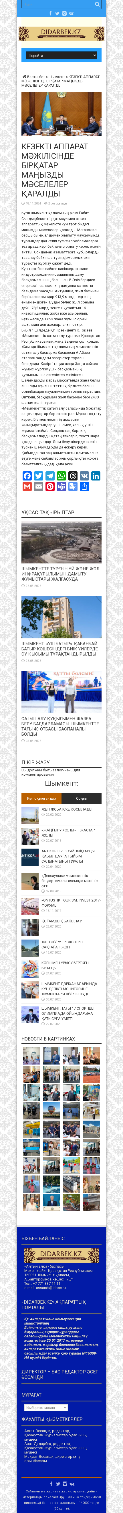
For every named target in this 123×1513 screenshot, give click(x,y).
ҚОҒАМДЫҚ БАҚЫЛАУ (61, 921)
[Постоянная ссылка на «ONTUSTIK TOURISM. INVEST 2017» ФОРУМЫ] (30, 914)
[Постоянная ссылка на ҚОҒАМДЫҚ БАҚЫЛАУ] (30, 934)
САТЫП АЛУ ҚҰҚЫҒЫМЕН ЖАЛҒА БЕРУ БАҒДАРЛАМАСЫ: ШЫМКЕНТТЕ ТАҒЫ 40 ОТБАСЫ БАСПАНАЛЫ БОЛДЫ (60, 726)
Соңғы (81, 798)
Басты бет (36, 77)
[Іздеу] (97, 4)
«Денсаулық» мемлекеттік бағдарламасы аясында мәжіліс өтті (69, 880)
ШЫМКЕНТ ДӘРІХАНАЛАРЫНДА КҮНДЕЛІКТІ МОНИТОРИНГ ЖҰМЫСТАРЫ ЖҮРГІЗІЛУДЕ (69, 989)
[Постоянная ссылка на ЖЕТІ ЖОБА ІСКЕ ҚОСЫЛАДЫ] (30, 823)
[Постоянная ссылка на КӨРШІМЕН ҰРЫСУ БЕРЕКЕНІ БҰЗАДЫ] (30, 976)
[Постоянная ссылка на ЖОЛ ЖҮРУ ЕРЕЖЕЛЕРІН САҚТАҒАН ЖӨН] (30, 955)
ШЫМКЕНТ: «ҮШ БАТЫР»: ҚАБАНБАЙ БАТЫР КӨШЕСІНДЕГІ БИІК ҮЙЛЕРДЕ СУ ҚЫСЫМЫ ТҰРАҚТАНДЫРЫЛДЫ (59, 649)
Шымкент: (61, 783)
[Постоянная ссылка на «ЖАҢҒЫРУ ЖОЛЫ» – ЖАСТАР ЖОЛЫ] (30, 843)
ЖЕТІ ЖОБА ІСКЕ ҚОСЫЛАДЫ (66, 809)
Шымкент (57, 77)
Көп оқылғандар (41, 798)
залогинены (63, 770)
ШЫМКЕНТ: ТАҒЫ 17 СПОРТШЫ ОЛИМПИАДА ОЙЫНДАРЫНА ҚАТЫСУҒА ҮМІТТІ (67, 1013)
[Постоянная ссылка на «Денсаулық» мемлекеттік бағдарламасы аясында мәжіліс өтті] (30, 889)
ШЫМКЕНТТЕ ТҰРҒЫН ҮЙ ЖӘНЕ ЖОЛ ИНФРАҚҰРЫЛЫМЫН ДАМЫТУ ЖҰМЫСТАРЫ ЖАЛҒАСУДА (60, 574)
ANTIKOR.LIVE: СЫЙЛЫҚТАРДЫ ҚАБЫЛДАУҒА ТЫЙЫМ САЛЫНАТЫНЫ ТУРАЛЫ (68, 856)
